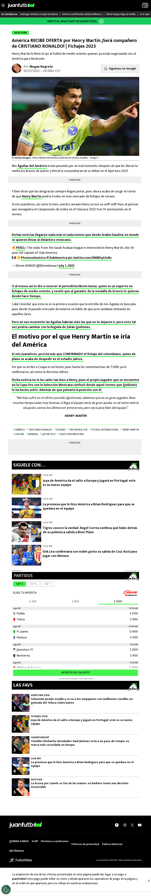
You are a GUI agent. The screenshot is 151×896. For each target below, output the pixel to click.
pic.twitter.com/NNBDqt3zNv (90, 258)
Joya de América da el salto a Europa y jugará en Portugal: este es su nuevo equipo (89, 483)
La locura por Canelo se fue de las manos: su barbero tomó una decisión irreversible (79, 785)
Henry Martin (131, 429)
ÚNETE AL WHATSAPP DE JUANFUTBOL (72, 21)
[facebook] (117, 825)
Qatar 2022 (49, 434)
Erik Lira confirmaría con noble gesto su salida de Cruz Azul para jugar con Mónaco (90, 554)
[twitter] (132, 825)
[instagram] (125, 825)
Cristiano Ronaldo (40, 429)
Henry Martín (31, 196)
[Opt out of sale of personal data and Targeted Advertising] (6, 889)
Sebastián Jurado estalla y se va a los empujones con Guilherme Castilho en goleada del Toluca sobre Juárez (82, 701)
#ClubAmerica (56, 258)
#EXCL (20, 248)
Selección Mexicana (72, 434)
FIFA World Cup (79, 429)
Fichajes (61, 429)
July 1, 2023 (66, 266)
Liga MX (19, 434)
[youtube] (139, 825)
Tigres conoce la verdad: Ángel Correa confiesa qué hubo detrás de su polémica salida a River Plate (90, 530)
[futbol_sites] (20, 859)
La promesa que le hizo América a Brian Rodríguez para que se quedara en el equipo (89, 506)
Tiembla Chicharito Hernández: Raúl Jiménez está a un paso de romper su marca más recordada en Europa (80, 743)
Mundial (33, 434)
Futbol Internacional (105, 429)
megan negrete (41, 66)
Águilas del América (32, 166)
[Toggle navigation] (3, 5)
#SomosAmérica (33, 258)
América (20, 429)
